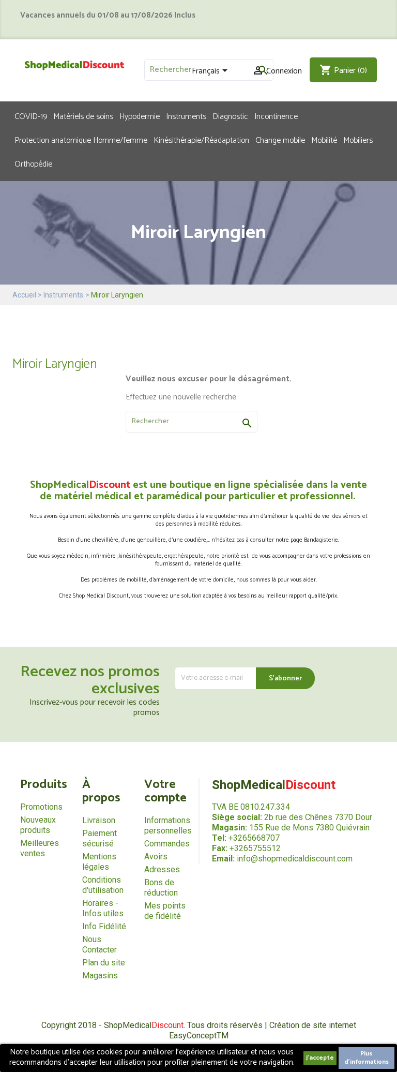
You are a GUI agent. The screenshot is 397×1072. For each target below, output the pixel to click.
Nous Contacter (99, 944)
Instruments (186, 116)
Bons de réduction (161, 887)
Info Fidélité (104, 926)
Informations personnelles (168, 825)
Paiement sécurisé (99, 838)
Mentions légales (99, 862)
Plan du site (103, 962)
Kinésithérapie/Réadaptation (201, 139)
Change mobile (280, 139)
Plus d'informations (366, 1058)
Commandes (167, 843)
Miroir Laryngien (54, 364)
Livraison (98, 820)
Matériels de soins (83, 116)
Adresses (162, 869)
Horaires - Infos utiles (103, 908)
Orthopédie (33, 163)
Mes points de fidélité (165, 911)
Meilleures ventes (39, 848)
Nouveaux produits (38, 825)
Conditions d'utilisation (103, 885)
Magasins (100, 975)
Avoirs (155, 856)
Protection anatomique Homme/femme (80, 139)
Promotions (41, 807)
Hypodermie (139, 116)
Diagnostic (230, 116)
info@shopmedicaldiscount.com (295, 858)
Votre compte (165, 791)
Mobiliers (358, 139)
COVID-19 (30, 116)
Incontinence (276, 116)
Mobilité (324, 139)
